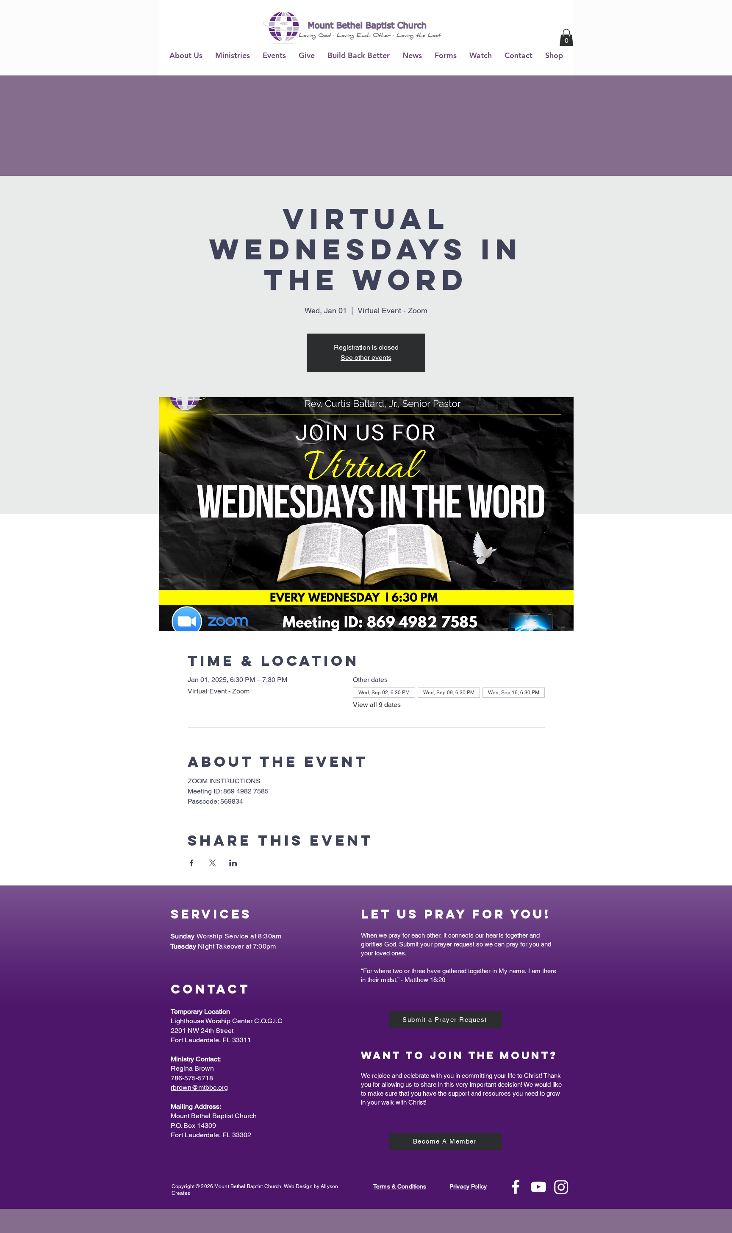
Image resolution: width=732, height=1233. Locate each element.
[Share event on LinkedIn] (233, 863)
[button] (186, 55)
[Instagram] (561, 1186)
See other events (366, 357)
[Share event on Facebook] (192, 863)
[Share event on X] (212, 863)
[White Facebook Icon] (515, 1186)
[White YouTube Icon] (538, 1186)
